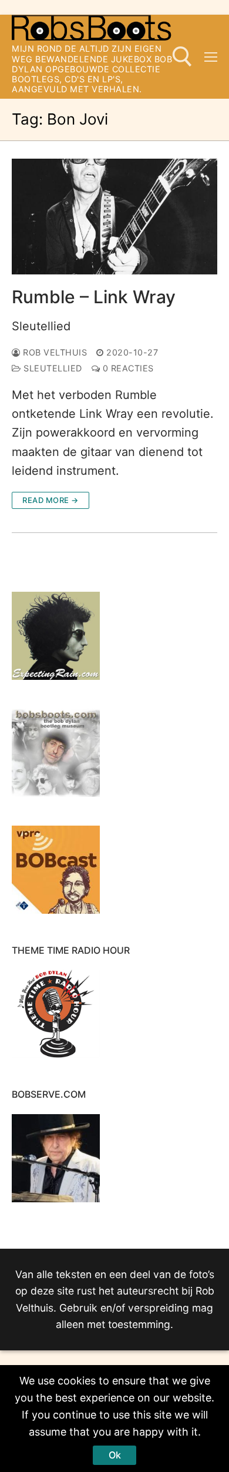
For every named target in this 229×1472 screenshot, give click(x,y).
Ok (115, 1455)
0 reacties (127, 368)
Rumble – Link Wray (94, 296)
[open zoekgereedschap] (182, 56)
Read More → (50, 500)
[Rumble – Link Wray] (114, 216)
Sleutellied (41, 326)
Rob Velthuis (54, 352)
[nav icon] (210, 56)
